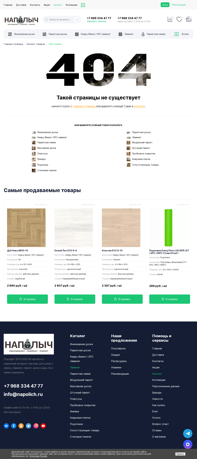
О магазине (159, 436)
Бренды (156, 392)
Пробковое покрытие (143, 153)
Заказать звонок (96, 21)
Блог (155, 411)
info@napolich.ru (23, 394)
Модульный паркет (142, 142)
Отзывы (156, 430)
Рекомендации (120, 373)
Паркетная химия (46, 142)
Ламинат (136, 137)
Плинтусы (42, 153)
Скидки (115, 354)
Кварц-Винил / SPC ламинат (52, 137)
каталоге (139, 106)
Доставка (21, 5)
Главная (8, 5)
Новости (157, 398)
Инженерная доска (47, 132)
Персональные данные (165, 386)
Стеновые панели (46, 170)
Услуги (156, 417)
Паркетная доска (141, 132)
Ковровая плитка (141, 159)
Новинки (116, 367)
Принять (180, 454)
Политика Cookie (38, 456)
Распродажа (118, 361)
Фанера (41, 159)
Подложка (42, 164)
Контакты (35, 5)
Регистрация (179, 4)
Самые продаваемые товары (42, 190)
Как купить (158, 405)
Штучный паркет (141, 148)
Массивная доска (46, 148)
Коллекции (71, 5)
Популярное (118, 348)
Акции (47, 5)
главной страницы (84, 106)
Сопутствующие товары (145, 164)
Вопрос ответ (160, 424)
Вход (165, 4)
